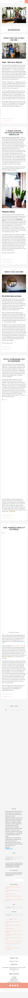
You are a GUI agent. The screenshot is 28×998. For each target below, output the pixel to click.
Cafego (11, 69)
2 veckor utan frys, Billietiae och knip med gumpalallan (14, 133)
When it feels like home (14, 272)
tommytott (10, 118)
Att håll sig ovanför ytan (10, 893)
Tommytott (15, 919)
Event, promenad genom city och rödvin (14, 528)
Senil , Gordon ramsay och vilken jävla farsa (14, 941)
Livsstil (14, 36)
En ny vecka (7, 945)
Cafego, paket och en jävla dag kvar (14, 39)
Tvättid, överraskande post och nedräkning (14, 360)
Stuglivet (14, 269)
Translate (14, 859)
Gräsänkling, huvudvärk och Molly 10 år (13, 943)
